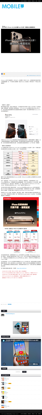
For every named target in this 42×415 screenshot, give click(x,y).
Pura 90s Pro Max (6, 406)
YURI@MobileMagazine (10, 313)
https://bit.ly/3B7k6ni (21, 268)
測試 (36, 413)
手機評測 (39, 413)
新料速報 (9, 304)
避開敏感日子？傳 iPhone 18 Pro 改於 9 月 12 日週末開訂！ (12, 277)
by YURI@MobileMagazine (32, 75)
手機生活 (33, 413)
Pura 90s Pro (6, 392)
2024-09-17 (39, 75)
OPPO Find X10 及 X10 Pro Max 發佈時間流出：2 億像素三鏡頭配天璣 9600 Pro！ (16, 276)
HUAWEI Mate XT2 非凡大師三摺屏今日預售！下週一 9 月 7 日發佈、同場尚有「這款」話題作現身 (19, 274)
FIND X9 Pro (6, 383)
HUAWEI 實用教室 (24, 413)
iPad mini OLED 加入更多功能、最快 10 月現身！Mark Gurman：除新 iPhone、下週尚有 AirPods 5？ (20, 272)
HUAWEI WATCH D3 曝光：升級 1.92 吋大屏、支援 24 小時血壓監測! (14, 271)
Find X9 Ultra (6, 401)
